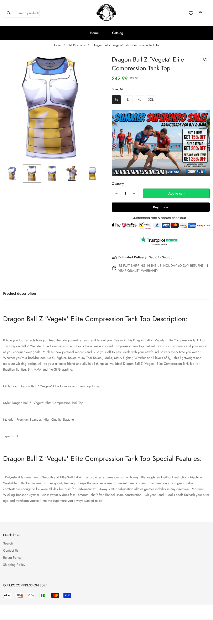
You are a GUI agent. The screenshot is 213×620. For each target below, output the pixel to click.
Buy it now (160, 207)
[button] (200, 13)
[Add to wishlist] (205, 59)
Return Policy (12, 557)
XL (139, 99)
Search (8, 543)
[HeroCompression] (106, 13)
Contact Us (10, 550)
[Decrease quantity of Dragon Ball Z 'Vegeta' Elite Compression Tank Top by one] (116, 193)
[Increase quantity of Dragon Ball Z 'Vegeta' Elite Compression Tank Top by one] (134, 193)
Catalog (117, 32)
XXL (151, 99)
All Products (77, 45)
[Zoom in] (92, 63)
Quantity (118, 183)
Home (94, 32)
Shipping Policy (14, 564)
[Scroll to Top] (205, 597)
